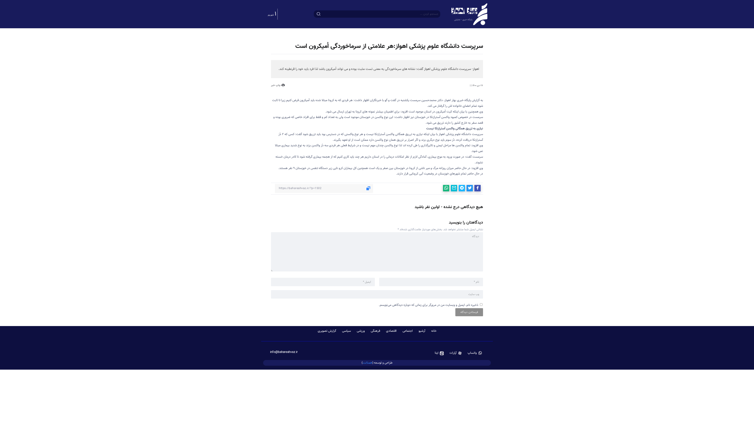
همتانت (367, 362)
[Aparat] (456, 353)
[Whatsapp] (475, 353)
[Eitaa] (439, 353)
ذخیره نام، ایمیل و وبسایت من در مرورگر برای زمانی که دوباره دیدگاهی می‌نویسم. (428, 305)
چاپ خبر (276, 85)
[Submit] (318, 14)
